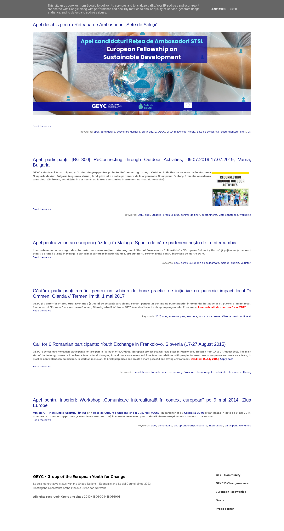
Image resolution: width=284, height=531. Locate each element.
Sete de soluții (205, 131)
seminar (237, 316)
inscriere (192, 316)
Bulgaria (157, 214)
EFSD (170, 131)
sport (205, 214)
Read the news (42, 126)
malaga (225, 262)
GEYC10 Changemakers (232, 483)
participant (231, 425)
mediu (191, 131)
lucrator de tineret (210, 316)
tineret (213, 214)
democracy (175, 372)
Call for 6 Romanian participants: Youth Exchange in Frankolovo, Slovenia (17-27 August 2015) (129, 344)
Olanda (226, 316)
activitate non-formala (147, 372)
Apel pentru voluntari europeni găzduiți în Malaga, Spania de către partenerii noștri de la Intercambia (134, 242)
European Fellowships (231, 491)
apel (96, 131)
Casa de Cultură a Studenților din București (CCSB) (127, 412)
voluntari (246, 262)
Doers (220, 500)
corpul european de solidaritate (200, 262)
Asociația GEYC (194, 412)
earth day (147, 131)
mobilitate (220, 372)
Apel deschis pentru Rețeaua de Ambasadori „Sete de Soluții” (95, 24)
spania (235, 262)
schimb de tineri (190, 214)
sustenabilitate (230, 131)
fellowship (180, 131)
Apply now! (226, 359)
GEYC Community (228, 475)
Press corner (225, 508)
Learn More (218, 9)
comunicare (165, 425)
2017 (158, 316)
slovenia (233, 372)
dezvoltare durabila (128, 131)
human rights (205, 372)
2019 (140, 214)
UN (249, 131)
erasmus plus (171, 214)
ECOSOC (160, 131)
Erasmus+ (190, 372)
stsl (217, 131)
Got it (233, 9)
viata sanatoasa (228, 214)
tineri (243, 131)
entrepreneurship (184, 425)
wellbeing (245, 214)
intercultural (216, 425)
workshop (245, 425)
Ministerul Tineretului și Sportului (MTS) (59, 412)
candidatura (107, 131)
